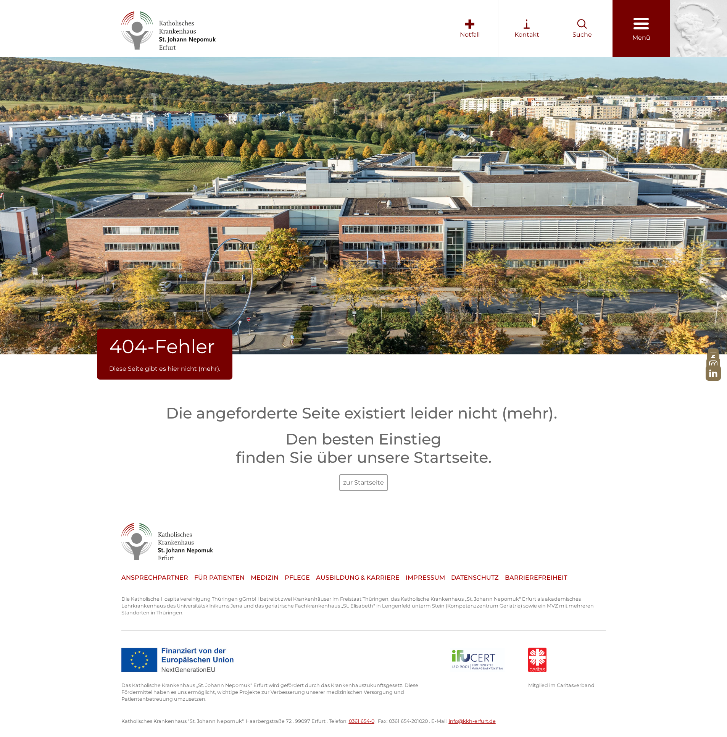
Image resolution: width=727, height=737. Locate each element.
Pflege (297, 577)
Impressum (425, 577)
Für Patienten (219, 577)
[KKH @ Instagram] (713, 364)
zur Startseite (363, 482)
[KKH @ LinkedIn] (713, 373)
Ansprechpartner (154, 577)
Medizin (265, 577)
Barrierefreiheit (536, 577)
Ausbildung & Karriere (358, 577)
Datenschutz (475, 577)
